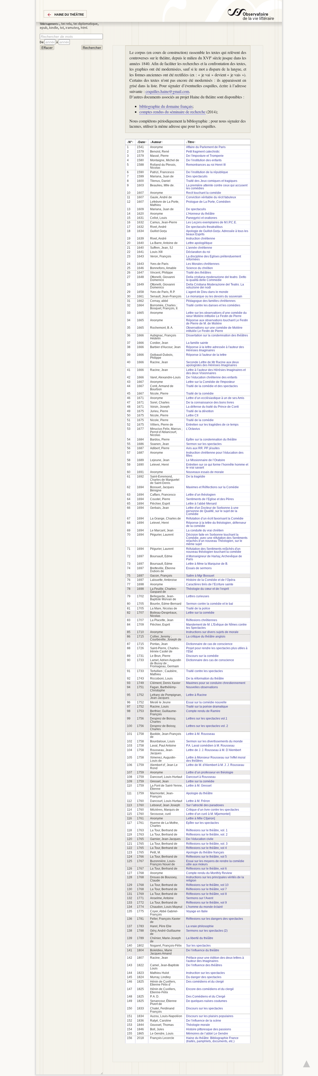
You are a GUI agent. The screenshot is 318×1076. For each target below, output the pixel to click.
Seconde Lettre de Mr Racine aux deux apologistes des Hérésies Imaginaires (212, 363)
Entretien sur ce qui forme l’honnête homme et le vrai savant (217, 466)
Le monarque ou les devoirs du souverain (214, 296)
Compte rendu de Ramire (203, 711)
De (42, 42)
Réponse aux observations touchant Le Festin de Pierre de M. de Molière (217, 322)
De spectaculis (196, 209)
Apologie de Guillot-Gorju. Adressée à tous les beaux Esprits (217, 232)
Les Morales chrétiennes (202, 264)
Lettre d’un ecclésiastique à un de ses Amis (215, 398)
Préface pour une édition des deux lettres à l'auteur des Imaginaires (215, 959)
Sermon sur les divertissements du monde (214, 741)
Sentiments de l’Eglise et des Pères (210, 499)
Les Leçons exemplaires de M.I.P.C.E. (211, 222)
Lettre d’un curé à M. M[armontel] (208, 814)
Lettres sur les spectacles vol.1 (206, 718)
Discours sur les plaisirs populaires (209, 1016)
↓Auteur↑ (156, 142)
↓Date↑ (142, 142)
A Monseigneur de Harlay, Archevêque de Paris (214, 558)
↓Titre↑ (191, 142)
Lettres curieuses (197, 596)
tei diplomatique (85, 23)
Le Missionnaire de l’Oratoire (205, 460)
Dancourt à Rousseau (201, 777)
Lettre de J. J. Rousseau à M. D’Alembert (213, 750)
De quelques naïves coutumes (206, 1001)
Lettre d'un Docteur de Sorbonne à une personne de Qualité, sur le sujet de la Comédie (212, 511)
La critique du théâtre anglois (205, 636)
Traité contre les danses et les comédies (213, 305)
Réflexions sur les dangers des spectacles (214, 918)
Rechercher (92, 48)
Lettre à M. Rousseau (200, 734)
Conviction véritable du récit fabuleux (211, 197)
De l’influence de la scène (203, 1020)
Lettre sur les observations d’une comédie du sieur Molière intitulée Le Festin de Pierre (216, 314)
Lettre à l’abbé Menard (201, 503)
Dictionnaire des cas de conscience (210, 660)
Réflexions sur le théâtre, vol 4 (206, 848)
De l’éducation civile (199, 839)
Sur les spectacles (198, 945)
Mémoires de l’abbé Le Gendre (207, 1033)
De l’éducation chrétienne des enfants (211, 377)
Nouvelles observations (202, 687)
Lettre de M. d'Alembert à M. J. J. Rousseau (215, 765)
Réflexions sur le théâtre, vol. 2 (207, 834)
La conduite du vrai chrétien (205, 530)
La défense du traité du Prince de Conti (212, 406)
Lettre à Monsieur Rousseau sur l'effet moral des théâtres (215, 759)
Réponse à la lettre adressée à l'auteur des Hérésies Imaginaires (215, 348)
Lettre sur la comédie (200, 612)
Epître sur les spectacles (202, 823)
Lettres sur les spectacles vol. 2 (207, 726)
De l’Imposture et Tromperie (205, 156)
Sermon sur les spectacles (204, 444)
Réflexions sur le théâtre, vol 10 (207, 885)
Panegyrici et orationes (201, 218)
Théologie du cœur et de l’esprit (207, 589)
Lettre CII (192, 415)
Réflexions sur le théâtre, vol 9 (206, 902)
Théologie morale (198, 1025)
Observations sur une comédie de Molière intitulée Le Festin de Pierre (214, 329)
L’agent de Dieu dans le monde (207, 292)
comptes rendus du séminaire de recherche (172, 111)
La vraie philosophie (200, 926)
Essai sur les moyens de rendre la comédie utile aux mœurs (215, 862)
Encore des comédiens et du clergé (210, 989)
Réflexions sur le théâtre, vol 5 (206, 856)
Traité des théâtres (198, 272)
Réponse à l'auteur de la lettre (206, 355)
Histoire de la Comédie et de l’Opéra (210, 580)
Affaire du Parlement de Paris (206, 147)
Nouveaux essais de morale (205, 472)
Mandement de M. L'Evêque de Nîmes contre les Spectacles (216, 626)
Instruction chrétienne (200, 238)
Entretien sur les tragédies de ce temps (212, 424)
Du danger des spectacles (203, 977)
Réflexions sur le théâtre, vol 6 (206, 868)
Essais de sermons (199, 568)
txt (62, 27)
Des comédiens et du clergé (205, 981)
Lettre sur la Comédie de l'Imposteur (210, 382)
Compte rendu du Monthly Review (209, 873)
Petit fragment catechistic (203, 151)
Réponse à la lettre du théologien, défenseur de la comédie (216, 524)
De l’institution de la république (207, 172)
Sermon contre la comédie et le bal (209, 603)
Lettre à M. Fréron (198, 801)
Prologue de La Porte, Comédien (208, 201)
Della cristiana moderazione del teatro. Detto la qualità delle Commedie (216, 278)
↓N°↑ (130, 142)
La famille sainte (197, 343)
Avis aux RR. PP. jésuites (203, 448)
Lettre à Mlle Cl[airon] (200, 818)
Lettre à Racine (196, 695)
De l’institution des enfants (204, 160)
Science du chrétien (199, 268)
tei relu (66, 23)
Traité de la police (198, 608)
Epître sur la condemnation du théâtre (211, 439)
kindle (53, 27)
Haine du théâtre (69, 14)
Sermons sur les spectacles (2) (207, 930)
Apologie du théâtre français (205, 852)
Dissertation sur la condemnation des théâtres (217, 335)
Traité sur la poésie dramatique (207, 706)
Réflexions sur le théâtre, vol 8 (206, 894)
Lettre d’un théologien (201, 494)
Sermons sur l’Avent (199, 898)
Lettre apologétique (199, 243)
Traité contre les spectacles (204, 671)
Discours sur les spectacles (204, 1008)
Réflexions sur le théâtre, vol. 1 (207, 830)
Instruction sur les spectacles (205, 973)
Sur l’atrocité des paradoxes (205, 805)
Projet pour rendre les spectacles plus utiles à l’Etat (216, 649)
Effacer (47, 48)
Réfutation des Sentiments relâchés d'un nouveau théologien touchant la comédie (213, 550)
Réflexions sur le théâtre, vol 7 (206, 889)
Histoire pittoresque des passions (208, 1029)
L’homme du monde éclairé (204, 907)
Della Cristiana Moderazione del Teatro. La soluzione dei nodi (215, 286)
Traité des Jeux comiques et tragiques (211, 181)
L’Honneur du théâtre (200, 213)
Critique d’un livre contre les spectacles (212, 809)
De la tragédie (195, 476)
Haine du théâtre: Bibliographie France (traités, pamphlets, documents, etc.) (212, 1039)
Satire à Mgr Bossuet (200, 575)
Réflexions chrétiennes (201, 620)
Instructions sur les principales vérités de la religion (215, 879)
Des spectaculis (196, 176)
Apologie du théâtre (199, 793)
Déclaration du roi (198, 252)
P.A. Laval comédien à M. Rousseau (210, 745)
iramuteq (72, 27)
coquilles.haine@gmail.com (167, 91)
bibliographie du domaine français (166, 106)
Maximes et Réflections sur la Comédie (212, 487)
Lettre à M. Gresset (198, 785)
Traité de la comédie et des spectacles (212, 386)
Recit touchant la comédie (203, 193)
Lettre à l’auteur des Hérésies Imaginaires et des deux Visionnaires (216, 371)
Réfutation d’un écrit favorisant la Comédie (214, 518)
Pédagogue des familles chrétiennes (211, 301)
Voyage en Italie (197, 911)
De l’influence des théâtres (204, 965)
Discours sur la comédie (202, 656)
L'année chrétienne (199, 247)
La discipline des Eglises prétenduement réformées (213, 258)
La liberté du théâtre (199, 938)
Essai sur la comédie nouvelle (206, 702)
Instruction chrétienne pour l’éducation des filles (214, 454)
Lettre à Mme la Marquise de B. (207, 563)
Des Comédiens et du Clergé (205, 996)
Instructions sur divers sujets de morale (212, 632)
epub (43, 27)
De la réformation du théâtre (205, 678)
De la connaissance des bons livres (210, 402)
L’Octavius (193, 429)
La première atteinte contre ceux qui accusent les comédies (216, 187)
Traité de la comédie (200, 393)
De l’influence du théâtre (202, 950)
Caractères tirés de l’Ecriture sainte (209, 584)
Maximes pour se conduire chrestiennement (215, 683)
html (84, 27)
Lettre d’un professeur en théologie (209, 772)
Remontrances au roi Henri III (206, 164)
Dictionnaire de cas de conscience (209, 644)
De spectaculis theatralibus (204, 227)
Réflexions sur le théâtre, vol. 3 (207, 843)
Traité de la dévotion (200, 411)
